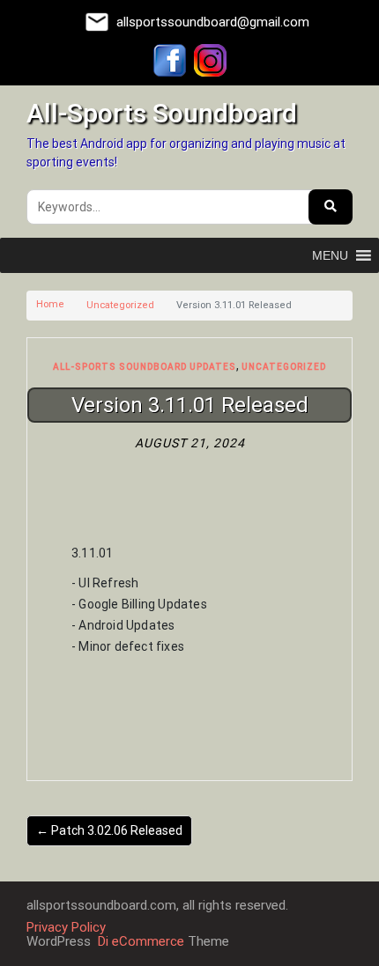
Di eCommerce (139, 941)
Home (50, 304)
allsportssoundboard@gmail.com (212, 22)
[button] (330, 255)
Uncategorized (120, 305)
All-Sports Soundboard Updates (144, 367)
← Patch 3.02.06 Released (109, 830)
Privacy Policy (66, 927)
